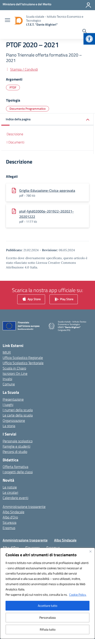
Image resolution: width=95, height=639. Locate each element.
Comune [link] (9, 384)
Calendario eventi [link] (15, 497)
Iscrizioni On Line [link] (15, 373)
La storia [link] (9, 425)
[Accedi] (88, 5)
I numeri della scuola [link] (18, 410)
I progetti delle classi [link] (18, 472)
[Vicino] (90, 551)
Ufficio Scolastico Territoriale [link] (23, 363)
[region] (47, 593)
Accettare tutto (47, 605)
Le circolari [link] (10, 492)
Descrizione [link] (15, 134)
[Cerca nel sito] (84, 31)
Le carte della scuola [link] (18, 415)
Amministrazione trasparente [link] (24, 506)
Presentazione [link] (13, 399)
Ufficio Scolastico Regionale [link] (23, 357)
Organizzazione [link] (14, 420)
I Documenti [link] (15, 142)
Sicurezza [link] (9, 522)
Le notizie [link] (10, 487)
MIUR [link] (7, 352)
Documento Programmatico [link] (28, 108)
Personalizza (47, 617)
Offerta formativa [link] (15, 466)
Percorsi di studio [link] (15, 451)
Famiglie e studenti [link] (16, 446)
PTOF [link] (13, 87)
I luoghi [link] (8, 404)
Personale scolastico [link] (17, 441)
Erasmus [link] (9, 527)
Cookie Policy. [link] (77, 594)
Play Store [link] (66, 298)
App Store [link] (34, 298)
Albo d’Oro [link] (10, 517)
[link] (89, 39)
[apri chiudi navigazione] (7, 20)
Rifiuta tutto (47, 629)
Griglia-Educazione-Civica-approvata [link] (47, 190)
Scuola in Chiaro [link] (14, 368)
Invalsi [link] (7, 378)
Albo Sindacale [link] (13, 512)
